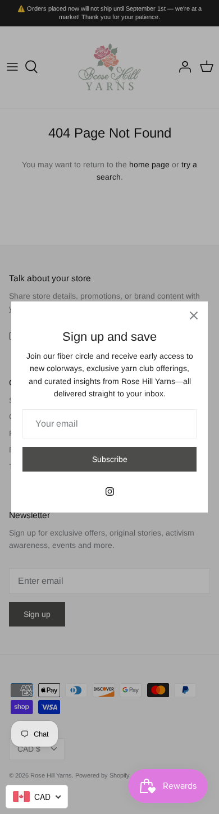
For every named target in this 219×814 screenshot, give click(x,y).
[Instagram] (110, 491)
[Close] (193, 315)
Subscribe (109, 459)
